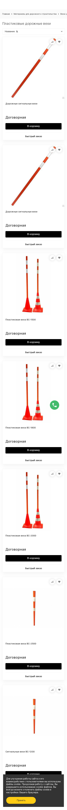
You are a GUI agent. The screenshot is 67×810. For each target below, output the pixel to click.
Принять (21, 800)
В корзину (33, 126)
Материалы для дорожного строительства (35, 14)
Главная (6, 14)
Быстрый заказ (33, 136)
